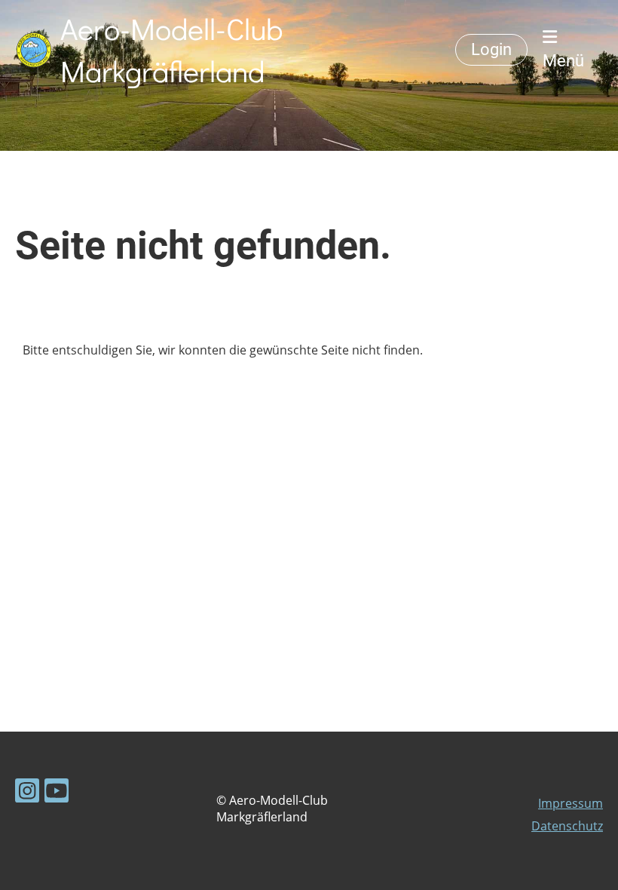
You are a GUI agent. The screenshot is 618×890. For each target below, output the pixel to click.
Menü (563, 60)
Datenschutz (567, 826)
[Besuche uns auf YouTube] (56, 793)
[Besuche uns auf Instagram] (27, 793)
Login (491, 49)
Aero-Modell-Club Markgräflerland (171, 49)
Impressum (570, 803)
